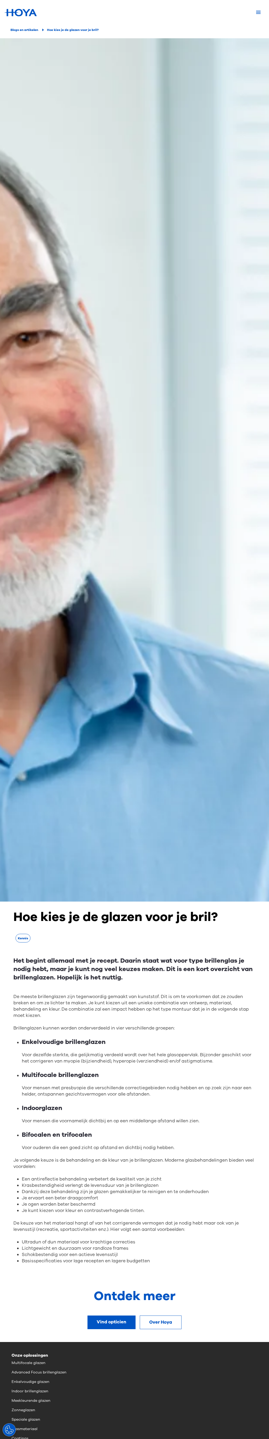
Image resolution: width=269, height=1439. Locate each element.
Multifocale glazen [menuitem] (28, 1362)
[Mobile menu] (258, 13)
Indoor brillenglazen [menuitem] (30, 1391)
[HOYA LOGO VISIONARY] (20, 12)
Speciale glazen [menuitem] (26, 1419)
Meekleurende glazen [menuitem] (31, 1400)
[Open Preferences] (9, 1429)
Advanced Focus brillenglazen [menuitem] (39, 1372)
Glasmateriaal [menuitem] (25, 1428)
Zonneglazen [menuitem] (23, 1410)
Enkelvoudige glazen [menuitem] (30, 1381)
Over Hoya (160, 1322)
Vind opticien (111, 1322)
